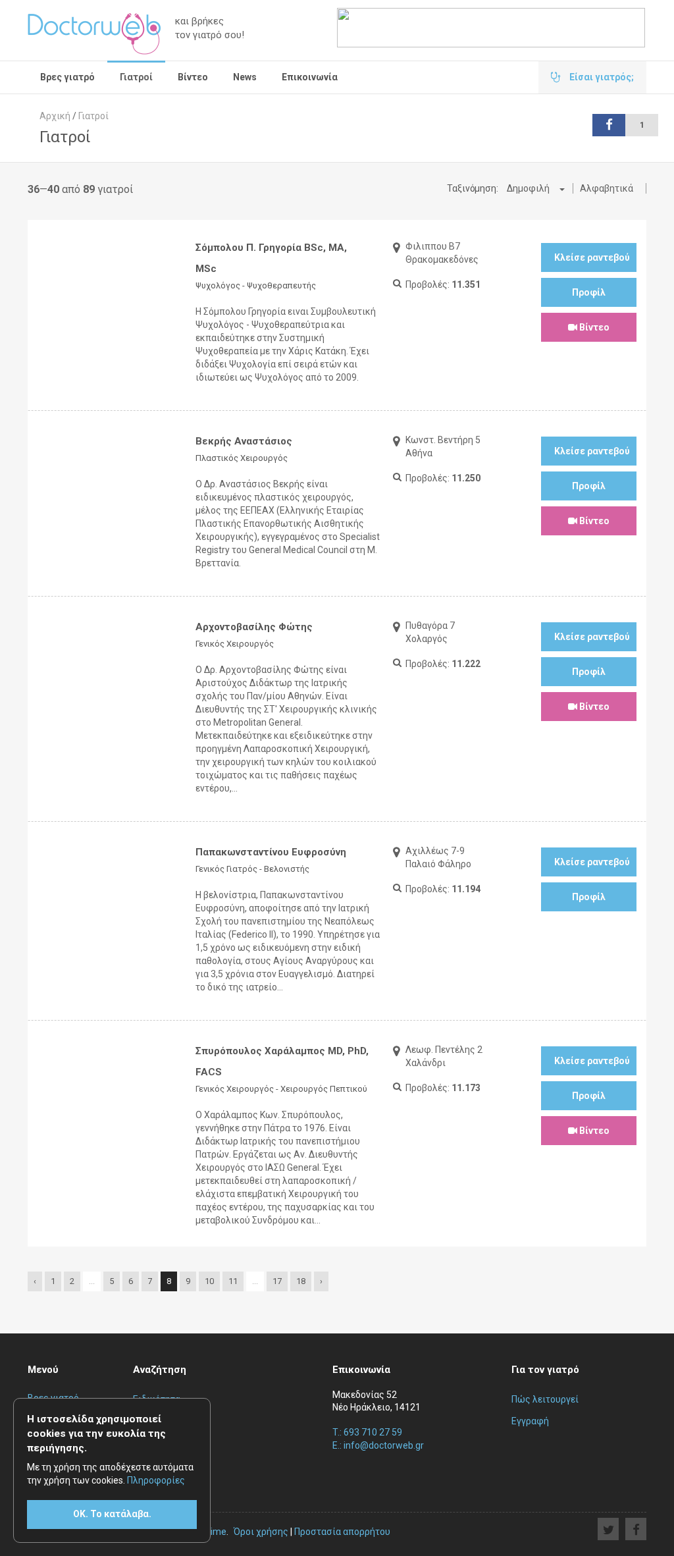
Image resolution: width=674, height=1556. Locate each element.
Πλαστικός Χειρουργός (241, 458)
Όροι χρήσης (261, 1531)
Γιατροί (136, 77)
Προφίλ (589, 292)
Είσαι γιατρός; (600, 77)
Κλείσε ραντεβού (592, 257)
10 (209, 1281)
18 (300, 1281)
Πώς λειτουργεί (545, 1399)
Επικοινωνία (310, 77)
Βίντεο (193, 77)
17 (277, 1281)
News (245, 77)
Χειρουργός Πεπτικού (323, 1089)
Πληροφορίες (156, 1480)
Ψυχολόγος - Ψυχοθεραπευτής (255, 285)
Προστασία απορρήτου (342, 1531)
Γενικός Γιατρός (226, 869)
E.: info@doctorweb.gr (378, 1445)
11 (233, 1281)
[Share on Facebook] (635, 1529)
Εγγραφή (530, 1421)
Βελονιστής (286, 869)
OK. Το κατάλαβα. (112, 1514)
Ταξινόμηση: (472, 188)
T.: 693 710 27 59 (367, 1432)
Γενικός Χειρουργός (234, 644)
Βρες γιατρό (67, 77)
